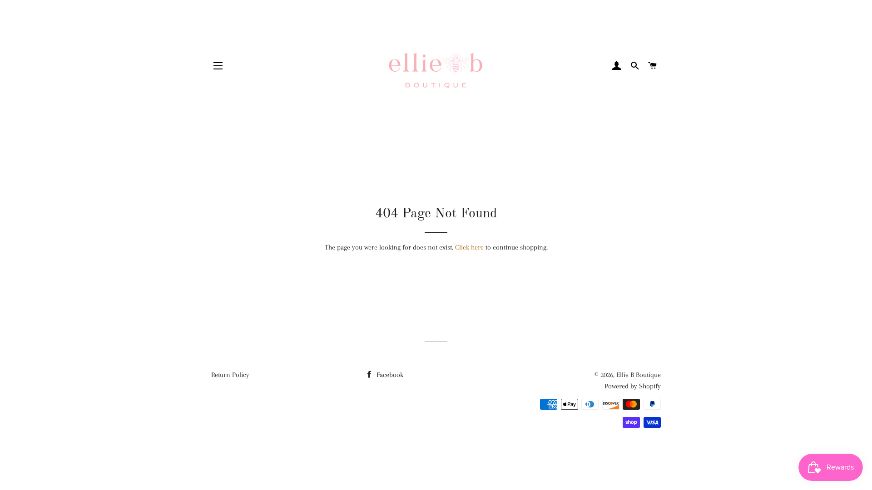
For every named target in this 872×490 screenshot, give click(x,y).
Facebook (389, 375)
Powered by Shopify (632, 386)
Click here (469, 247)
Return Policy (230, 375)
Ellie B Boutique (638, 375)
